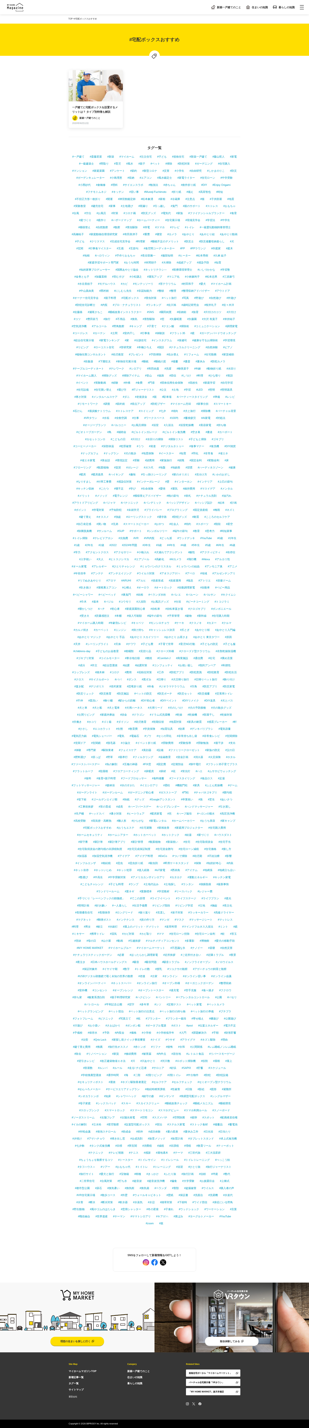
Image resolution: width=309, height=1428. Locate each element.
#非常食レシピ (211, 735)
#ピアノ (228, 347)
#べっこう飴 (222, 1159)
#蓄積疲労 (190, 417)
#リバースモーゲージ (222, 1053)
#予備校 (77, 1032)
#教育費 (133, 728)
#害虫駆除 (132, 227)
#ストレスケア (125, 410)
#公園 (218, 997)
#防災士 (189, 241)
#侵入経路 (143, 870)
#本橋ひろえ (144, 347)
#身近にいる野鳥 (223, 1202)
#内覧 (104, 304)
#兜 (169, 813)
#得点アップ (137, 403)
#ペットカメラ (216, 1004)
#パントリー (163, 997)
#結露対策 (141, 665)
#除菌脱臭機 (84, 530)
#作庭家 (216, 248)
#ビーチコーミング (197, 601)
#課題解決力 (199, 1032)
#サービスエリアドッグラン (123, 1089)
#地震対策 (175, 721)
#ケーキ (179, 622)
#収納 (130, 177)
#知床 (107, 1096)
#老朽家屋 (115, 686)
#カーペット (101, 629)
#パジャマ (109, 502)
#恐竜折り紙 (134, 686)
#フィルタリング (143, 757)
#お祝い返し (185, 665)
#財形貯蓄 (230, 1032)
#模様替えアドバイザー (147, 495)
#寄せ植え (198, 1018)
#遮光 (227, 898)
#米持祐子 (229, 319)
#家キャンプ (227, 820)
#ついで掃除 (179, 855)
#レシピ (230, 396)
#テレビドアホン (103, 538)
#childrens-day (81, 651)
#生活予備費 (139, 905)
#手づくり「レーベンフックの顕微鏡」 (101, 898)
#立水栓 (96, 1124)
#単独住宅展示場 (126, 361)
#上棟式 (224, 1180)
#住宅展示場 (172, 220)
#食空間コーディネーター (159, 248)
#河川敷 (165, 1060)
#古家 (154, 976)
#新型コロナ (149, 170)
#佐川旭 (171, 304)
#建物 (188, 615)
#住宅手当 (225, 841)
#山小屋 (106, 940)
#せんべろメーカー (89, 1089)
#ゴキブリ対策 (85, 658)
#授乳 (158, 968)
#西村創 (104, 290)
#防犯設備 (222, 1075)
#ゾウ (147, 735)
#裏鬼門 (126, 594)
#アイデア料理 (144, 855)
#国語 (160, 347)
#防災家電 (229, 686)
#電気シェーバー (102, 735)
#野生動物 (78, 1209)
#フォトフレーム (83, 1018)
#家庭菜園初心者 (135, 608)
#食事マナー (196, 446)
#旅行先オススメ (118, 1046)
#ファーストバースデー (86, 764)
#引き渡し (225, 806)
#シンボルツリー (157, 530)
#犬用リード (155, 707)
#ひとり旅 (194, 1166)
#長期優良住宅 (84, 912)
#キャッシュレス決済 (162, 629)
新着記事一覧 (76, 1377)
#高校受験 (80, 820)
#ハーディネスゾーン (210, 467)
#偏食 (173, 1180)
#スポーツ (202, 523)
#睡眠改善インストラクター (125, 312)
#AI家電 (205, 417)
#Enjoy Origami (221, 184)
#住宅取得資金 (204, 841)
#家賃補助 (228, 354)
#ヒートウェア (135, 813)
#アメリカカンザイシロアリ (148, 877)
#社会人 (174, 523)
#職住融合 (84, 1216)
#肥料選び (80, 757)
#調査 (106, 403)
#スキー (126, 1103)
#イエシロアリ (149, 785)
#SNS (150, 312)
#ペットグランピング (90, 1011)
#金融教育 (165, 757)
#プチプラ (225, 1011)
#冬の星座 (152, 1209)
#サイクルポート (99, 679)
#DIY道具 (209, 700)
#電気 (120, 735)
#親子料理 (110, 297)
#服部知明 (167, 255)
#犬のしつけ (175, 707)
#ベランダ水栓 (157, 594)
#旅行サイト (86, 1173)
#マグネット (83, 919)
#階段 (217, 523)
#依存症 (230, 552)
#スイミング (146, 410)
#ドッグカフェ (90, 453)
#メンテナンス (125, 919)
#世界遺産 (101, 1216)
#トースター (125, 1159)
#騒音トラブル (171, 962)
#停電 (146, 227)
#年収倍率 (80, 573)
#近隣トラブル (215, 954)
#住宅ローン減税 (189, 848)
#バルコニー (118, 425)
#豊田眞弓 (92, 319)
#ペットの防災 (143, 693)
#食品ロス (206, 778)
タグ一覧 (74, 1383)
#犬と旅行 (189, 410)
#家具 (196, 785)
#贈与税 (227, 792)
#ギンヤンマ (166, 1096)
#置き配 (79, 686)
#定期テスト (174, 1004)
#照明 (211, 389)
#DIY (204, 184)
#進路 (160, 375)
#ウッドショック (189, 1209)
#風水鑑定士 (164, 177)
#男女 (87, 926)
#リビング (82, 347)
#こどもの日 (118, 439)
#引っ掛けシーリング (154, 474)
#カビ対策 (128, 933)
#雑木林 (100, 672)
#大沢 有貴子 (210, 319)
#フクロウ (225, 990)
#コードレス (80, 333)
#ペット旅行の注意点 (141, 1011)
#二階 (137, 1075)
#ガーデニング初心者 (141, 792)
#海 (126, 1075)
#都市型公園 (82, 1188)
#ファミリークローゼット (184, 750)
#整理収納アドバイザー (196, 290)
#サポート (136, 530)
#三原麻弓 (229, 276)
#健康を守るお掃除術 (205, 340)
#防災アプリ (209, 686)
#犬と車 (82, 707)
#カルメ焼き (81, 629)
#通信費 (198, 658)
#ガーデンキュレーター (90, 177)
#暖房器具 (97, 474)
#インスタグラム (162, 340)
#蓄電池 (232, 1124)
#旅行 (107, 319)
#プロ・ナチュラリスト (127, 304)
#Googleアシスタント (163, 799)
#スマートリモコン (141, 1110)
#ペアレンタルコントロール (193, 997)
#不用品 (120, 319)
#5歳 (208, 545)
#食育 (233, 213)
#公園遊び (230, 1018)
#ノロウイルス (224, 962)
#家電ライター (186, 177)
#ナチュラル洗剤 (206, 495)
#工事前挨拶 (86, 806)
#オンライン (170, 976)
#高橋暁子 (78, 234)
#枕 (138, 1018)
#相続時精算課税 (155, 1089)
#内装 (230, 863)
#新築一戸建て (198, 156)
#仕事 (135, 417)
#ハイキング (116, 474)
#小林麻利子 (192, 276)
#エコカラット (102, 728)
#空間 (143, 1117)
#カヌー (212, 622)
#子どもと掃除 (197, 439)
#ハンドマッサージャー (199, 806)
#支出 (232, 742)
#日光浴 (208, 1131)
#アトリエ (204, 580)
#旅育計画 (177, 1138)
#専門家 (91, 750)
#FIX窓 (147, 764)
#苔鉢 (77, 940)
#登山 (148, 375)
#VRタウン (90, 417)
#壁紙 (169, 1195)
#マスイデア (207, 488)
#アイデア (124, 855)
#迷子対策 (177, 912)
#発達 (152, 446)
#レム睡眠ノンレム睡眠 (222, 1046)
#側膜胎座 (205, 884)
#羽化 (195, 453)
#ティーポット (225, 1145)
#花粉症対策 (144, 672)
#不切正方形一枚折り (87, 198)
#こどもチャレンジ (91, 884)
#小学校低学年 (165, 1032)
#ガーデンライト (87, 792)
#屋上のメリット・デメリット (141, 926)
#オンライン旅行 (147, 983)
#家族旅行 (166, 460)
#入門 (183, 1032)
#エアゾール (141, 559)
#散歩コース (107, 1195)
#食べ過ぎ (208, 990)
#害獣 (175, 1188)
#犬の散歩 (130, 453)
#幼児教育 (140, 721)
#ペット (155, 163)
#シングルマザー (220, 1096)
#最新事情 (223, 884)
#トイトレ (142, 1166)
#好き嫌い (101, 905)
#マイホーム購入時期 (90, 622)
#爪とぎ (185, 629)
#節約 (133, 170)
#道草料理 (171, 926)
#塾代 (226, 1173)
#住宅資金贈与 (164, 848)
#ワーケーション (214, 1209)
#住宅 (186, 841)
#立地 (201, 905)
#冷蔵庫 (175, 198)
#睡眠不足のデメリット (165, 241)
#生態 (119, 728)
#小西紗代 (85, 184)
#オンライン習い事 (194, 976)
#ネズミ (230, 509)
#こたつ (104, 488)
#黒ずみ (146, 679)
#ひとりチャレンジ (123, 566)
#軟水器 (123, 1202)
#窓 (162, 319)
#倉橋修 (101, 184)
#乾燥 (178, 714)
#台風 (75, 213)
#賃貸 (117, 467)
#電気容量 (225, 728)
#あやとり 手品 (115, 637)
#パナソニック (129, 502)
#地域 (203, 573)
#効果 (181, 728)
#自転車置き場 (174, 608)
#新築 (110, 156)
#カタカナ (176, 877)
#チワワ (131, 643)
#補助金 (121, 432)
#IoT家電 (160, 870)
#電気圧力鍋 (79, 735)
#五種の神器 (130, 764)
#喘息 (189, 580)
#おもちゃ (229, 205)
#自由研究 (196, 170)
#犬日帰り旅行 (180, 679)
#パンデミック (152, 502)
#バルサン (210, 594)
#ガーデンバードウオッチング (218, 333)
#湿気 (113, 933)
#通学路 (162, 516)
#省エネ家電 (87, 460)
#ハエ (199, 771)
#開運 (109, 198)
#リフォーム (191, 354)
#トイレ (189, 227)
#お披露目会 (207, 1180)
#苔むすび (118, 276)
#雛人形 (121, 820)
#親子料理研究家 (120, 997)
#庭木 (229, 248)
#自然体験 (212, 347)
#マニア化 (173, 276)
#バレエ (176, 594)
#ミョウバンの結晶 (188, 566)
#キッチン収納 (85, 488)
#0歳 (220, 538)
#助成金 (126, 1131)
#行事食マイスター (100, 248)
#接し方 (226, 848)
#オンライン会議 (221, 976)
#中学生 (225, 220)
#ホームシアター (118, 834)
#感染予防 (203, 262)
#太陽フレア (107, 1117)
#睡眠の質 (160, 361)
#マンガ (164, 919)
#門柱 (185, 792)
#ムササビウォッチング (222, 771)
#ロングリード (124, 912)
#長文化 (227, 905)
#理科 (114, 184)
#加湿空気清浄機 (102, 855)
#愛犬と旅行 (106, 1173)
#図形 (213, 1089)
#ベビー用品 (222, 587)
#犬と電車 (113, 707)
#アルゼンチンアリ (223, 573)
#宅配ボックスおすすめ (97, 827)
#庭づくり (85, 220)
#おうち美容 (207, 820)
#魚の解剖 (111, 764)
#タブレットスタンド (201, 1138)
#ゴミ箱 (106, 721)
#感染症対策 (124, 481)
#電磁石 (134, 735)
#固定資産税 (200, 509)
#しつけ (186, 375)
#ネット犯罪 (124, 870)
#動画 (119, 940)
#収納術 (181, 312)
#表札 (187, 495)
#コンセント (100, 990)
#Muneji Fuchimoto (155, 191)
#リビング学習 (184, 905)
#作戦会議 (84, 1131)
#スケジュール (217, 1067)
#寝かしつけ (85, 608)
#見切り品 (145, 651)
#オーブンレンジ (123, 990)
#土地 (175, 389)
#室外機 (82, 990)
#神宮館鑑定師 (127, 198)
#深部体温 (108, 446)
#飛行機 (191, 559)
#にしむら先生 (123, 290)
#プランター (153, 1018)
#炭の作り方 (147, 919)
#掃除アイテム (131, 375)
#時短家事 (226, 530)
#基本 (95, 601)
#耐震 (195, 516)
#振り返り (144, 912)
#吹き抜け (85, 587)
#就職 (180, 460)
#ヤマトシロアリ (141, 1216)
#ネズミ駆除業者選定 (133, 1082)
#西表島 (175, 870)
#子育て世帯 (166, 643)
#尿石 (98, 1188)
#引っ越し (159, 205)
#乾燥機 (192, 714)
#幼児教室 (117, 354)
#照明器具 (226, 389)
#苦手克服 (190, 990)
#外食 (150, 686)
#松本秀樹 (202, 255)
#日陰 (188, 1089)
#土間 (114, 333)
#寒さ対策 (80, 396)
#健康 (232, 467)
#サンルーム (104, 530)
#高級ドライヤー (224, 912)
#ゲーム (232, 785)
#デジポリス (96, 686)
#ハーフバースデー (139, 806)
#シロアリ (135, 368)
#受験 (136, 460)
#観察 (116, 227)
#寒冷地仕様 (132, 658)
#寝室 (158, 234)
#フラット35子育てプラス (221, 764)
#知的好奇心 (213, 863)
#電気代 (166, 213)
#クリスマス (97, 241)
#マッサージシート (201, 919)
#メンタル (227, 488)
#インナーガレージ (148, 481)
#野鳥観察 (118, 326)
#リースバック (183, 891)
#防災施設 (123, 693)
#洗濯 (168, 368)
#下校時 (182, 1202)
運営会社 (73, 1396)
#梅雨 (216, 509)
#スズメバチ (160, 1117)
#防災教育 (105, 693)
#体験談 (160, 333)
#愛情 (162, 488)
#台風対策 (106, 1180)
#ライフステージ (186, 898)
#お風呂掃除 (139, 425)
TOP (70, 19)
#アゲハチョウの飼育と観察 (210, 968)
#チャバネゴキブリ (205, 792)
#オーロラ (143, 587)
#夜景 (232, 954)
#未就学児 (133, 509)
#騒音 (135, 962)
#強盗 (117, 516)
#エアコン (146, 177)
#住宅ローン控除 (179, 933)
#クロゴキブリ (197, 608)
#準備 (216, 396)
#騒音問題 (150, 962)
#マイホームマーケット (151, 947)
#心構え (127, 587)
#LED (199, 389)
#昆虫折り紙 (135, 863)
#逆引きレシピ (86, 1060)
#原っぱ (96, 757)
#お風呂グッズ (160, 601)
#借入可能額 (134, 615)
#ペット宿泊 (116, 1011)
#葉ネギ (129, 891)
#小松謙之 (136, 276)
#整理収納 (225, 983)
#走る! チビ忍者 (137, 1067)
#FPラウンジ (198, 248)
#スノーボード (221, 1110)
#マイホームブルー (120, 947)
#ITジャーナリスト (143, 389)
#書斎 (186, 361)
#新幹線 (202, 615)
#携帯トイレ (97, 933)
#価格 (133, 1032)
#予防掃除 (155, 354)
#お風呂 (101, 213)
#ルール (117, 1067)
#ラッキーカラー (198, 912)
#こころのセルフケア (217, 516)
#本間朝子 (150, 262)
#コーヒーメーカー (84, 446)
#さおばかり (113, 1025)
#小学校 (146, 1032)
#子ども (162, 156)
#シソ (157, 1004)
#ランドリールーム (108, 891)
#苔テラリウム (167, 283)
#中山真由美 (86, 290)
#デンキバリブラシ (201, 728)
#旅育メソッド (156, 1138)
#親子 (141, 163)
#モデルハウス (107, 283)
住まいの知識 (260, 7)
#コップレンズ (81, 672)
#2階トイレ (174, 1075)
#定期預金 (177, 764)
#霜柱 (166, 785)
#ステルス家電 (176, 1124)
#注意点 (190, 198)
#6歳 (232, 545)
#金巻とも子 (81, 276)
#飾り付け (229, 679)
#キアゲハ (162, 1216)
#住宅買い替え (103, 389)
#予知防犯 (115, 509)
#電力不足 (230, 1025)
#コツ (77, 319)
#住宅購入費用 (217, 827)
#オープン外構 (171, 983)
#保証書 (183, 1195)
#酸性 (191, 552)
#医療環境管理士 (182, 269)
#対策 (114, 213)
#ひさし (83, 728)
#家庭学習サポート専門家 (103, 262)
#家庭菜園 (98, 170)
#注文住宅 (146, 156)
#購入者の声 (226, 1188)
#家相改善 (163, 827)
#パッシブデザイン (178, 502)
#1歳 (77, 545)
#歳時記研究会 (190, 304)
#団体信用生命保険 (171, 382)
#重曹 (146, 234)
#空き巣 (195, 432)
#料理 (199, 375)
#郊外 (139, 1131)
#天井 (77, 643)
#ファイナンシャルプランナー (206, 213)
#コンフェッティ (163, 665)
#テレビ (175, 227)
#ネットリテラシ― (155, 269)
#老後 (141, 976)
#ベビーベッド (107, 594)
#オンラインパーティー (92, 983)
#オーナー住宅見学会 (86, 297)
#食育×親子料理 (106, 778)
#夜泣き (80, 962)
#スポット (208, 1117)
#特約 (187, 523)
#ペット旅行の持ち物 (172, 1011)
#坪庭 (214, 1173)
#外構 (127, 382)
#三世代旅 (194, 1152)
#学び (132, 488)
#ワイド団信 (199, 1202)
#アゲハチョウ (96, 1138)
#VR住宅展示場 (86, 1195)
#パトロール (91, 1004)
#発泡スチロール (106, 1131)
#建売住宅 (97, 205)
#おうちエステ (125, 827)
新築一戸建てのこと (229, 7)
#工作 (160, 672)
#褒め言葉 (226, 658)
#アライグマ (187, 1039)
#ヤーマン (119, 1216)
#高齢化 (159, 559)
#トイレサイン (147, 1159)
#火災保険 (215, 757)
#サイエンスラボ (133, 184)
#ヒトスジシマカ (119, 559)
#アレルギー (99, 566)
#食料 (87, 778)
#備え (190, 191)
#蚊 (222, 933)
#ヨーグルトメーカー (201, 1216)
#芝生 (211, 799)
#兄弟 (114, 523)
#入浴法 (168, 425)
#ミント (223, 926)
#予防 (106, 1032)
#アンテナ (97, 573)
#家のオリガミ (181, 474)
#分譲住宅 (140, 340)
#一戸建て (78, 156)
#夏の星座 (172, 1131)
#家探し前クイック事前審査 (128, 1039)
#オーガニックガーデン (199, 983)
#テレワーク (116, 368)
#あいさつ (226, 799)
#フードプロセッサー (134, 778)
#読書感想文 (102, 615)
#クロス (79, 679)
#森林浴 (110, 785)
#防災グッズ (148, 213)
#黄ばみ (178, 1216)
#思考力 (210, 530)
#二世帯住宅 (87, 1180)
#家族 (179, 213)
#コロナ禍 (130, 213)
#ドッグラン (111, 453)
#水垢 (105, 417)
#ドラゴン (138, 714)
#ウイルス (208, 1188)
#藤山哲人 (218, 156)
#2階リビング (154, 1075)
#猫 (202, 198)
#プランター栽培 (176, 1018)
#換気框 (129, 1188)
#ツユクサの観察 (177, 968)
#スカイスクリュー (147, 1103)
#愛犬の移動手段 (225, 940)
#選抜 (112, 1082)
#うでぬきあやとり (89, 580)
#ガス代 (148, 467)
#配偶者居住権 (228, 1117)
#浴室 (155, 425)
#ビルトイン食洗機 (174, 432)
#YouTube (206, 538)
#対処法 (220, 417)
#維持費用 (189, 488)
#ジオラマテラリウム (172, 686)
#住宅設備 (83, 389)
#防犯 (207, 1075)
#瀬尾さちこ (95, 312)
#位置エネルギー (208, 1025)
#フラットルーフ (83, 771)
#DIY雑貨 (230, 446)
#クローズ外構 (165, 651)
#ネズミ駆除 (208, 1039)
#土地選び (127, 205)
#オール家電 (79, 566)
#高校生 (193, 382)
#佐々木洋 (228, 304)
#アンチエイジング (120, 573)
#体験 (77, 750)
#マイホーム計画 (221, 283)
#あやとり (188, 234)
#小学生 (179, 170)
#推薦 (99, 1046)
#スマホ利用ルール (195, 1110)
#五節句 (133, 248)
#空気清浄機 (79, 326)
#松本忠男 (211, 276)
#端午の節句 (180, 530)
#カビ (124, 283)
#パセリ (232, 997)
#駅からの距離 (127, 700)
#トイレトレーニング (197, 1159)
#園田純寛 (165, 312)
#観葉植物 (103, 467)
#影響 (228, 855)
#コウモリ (125, 601)
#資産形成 (157, 580)
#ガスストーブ (168, 792)
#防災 (233, 170)
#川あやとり (147, 1060)
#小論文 (125, 742)
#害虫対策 (150, 297)
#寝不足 (119, 488)
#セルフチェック (182, 1082)
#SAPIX (186, 1067)
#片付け (231, 312)
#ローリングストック (139, 516)
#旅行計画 (188, 1173)
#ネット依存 (81, 870)
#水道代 (228, 1195)
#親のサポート (191, 205)
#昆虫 (119, 863)
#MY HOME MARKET (90, 947)
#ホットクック (170, 834)
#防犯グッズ (179, 516)
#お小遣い (94, 1025)
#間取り (104, 163)
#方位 (87, 213)
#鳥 (109, 432)
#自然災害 (226, 947)
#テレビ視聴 (116, 1152)
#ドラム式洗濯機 (160, 714)
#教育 (196, 530)
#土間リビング (86, 714)
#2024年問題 (129, 545)
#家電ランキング (109, 340)
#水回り (231, 368)
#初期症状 (158, 721)
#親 (155, 396)
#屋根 (216, 1060)
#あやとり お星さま (176, 637)
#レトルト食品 (195, 1053)
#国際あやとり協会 (127, 269)
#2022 (113, 545)
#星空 (229, 523)
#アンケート (117, 170)
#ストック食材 (199, 1124)
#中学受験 (226, 177)
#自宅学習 (227, 382)
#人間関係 (196, 1046)
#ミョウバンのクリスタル (155, 566)
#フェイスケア (127, 750)
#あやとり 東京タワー (206, 637)
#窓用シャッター (131, 1209)
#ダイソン (123, 721)
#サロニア (158, 1067)
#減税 (160, 1145)
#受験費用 (167, 742)
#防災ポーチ (164, 693)
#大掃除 (166, 262)
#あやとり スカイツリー (144, 637)
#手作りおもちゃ (125, 255)
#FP (182, 248)
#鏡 (235, 926)
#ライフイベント (160, 898)
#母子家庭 (85, 1103)
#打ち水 (122, 1180)
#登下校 (81, 799)
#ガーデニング (204, 163)
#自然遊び (215, 297)
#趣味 (132, 474)
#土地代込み (151, 884)
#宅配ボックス (130, 297)
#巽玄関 (132, 1145)
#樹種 (137, 1173)
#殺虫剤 (153, 863)
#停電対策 (98, 509)
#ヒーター (184, 255)
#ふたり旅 (170, 1173)
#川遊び (78, 1025)
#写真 (185, 297)
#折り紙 (176, 191)
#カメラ (172, 234)
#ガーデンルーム (113, 792)
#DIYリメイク (190, 700)
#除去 (77, 1053)
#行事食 (145, 333)
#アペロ (190, 573)
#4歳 (183, 545)
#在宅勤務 (210, 354)
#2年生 (89, 545)
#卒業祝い (187, 799)
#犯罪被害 (125, 446)
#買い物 (101, 523)
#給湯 (188, 834)
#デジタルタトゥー (172, 446)
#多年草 (144, 1004)
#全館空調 (121, 417)
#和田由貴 (153, 368)
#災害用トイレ (224, 693)
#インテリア (205, 481)
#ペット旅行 (169, 297)
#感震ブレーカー (217, 721)
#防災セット (184, 693)
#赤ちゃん (169, 184)
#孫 (200, 799)
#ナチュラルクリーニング (184, 347)
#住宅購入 (224, 163)
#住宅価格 (210, 848)
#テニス (133, 1152)
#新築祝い (172, 841)
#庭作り (101, 220)
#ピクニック (106, 1018)
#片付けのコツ (212, 312)
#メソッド (101, 495)
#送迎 (179, 1166)
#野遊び (199, 297)
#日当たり (225, 1131)
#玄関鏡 (96, 742)
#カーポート (225, 432)
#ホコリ (92, 721)
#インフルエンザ (86, 863)
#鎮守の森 (148, 1096)
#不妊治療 (213, 855)
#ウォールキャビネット (147, 1195)
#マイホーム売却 (181, 403)
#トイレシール (170, 1159)
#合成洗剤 (136, 1138)
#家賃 (115, 1053)
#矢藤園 (192, 319)
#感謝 (147, 1152)
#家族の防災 (212, 750)
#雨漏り (143, 205)
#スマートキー (222, 403)
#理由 (224, 1039)
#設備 (160, 750)
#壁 (167, 481)
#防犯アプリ (176, 672)
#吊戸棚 (79, 813)
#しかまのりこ (216, 170)
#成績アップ (184, 262)
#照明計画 (83, 905)
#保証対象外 (89, 968)
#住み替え (173, 354)
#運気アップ (154, 276)
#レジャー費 (205, 891)
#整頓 (160, 290)
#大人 (100, 559)
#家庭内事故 (107, 714)
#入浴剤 (141, 601)
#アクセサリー (123, 552)
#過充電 (174, 990)
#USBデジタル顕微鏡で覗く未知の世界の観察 (105, 976)
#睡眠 (145, 361)
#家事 (112, 205)
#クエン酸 (168, 326)
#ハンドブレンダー (168, 806)
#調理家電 (231, 326)
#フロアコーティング (126, 771)
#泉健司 (182, 340)
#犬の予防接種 (197, 707)
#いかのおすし (221, 474)
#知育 (217, 262)
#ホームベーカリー (183, 820)
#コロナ (114, 672)
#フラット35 (177, 333)
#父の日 (230, 750)
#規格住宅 (178, 156)
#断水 (92, 1202)
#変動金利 (213, 460)
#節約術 (120, 403)
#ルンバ (102, 1067)
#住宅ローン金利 (205, 933)
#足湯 (221, 778)
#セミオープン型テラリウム (214, 1082)
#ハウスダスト (223, 834)
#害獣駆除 (149, 319)
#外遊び (231, 297)
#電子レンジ (120, 495)
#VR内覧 (149, 538)
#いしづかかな (206, 269)
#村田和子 (188, 283)
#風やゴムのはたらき (103, 1209)
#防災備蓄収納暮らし (212, 241)
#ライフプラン (210, 898)
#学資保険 (149, 728)
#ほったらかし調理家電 (144, 954)
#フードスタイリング (182, 778)
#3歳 (159, 545)
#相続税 (106, 863)
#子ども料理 (116, 884)
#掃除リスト (176, 439)
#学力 (77, 552)
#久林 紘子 (220, 255)
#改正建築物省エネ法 (113, 1060)
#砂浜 (173, 1067)
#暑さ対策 (115, 813)
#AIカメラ (176, 559)
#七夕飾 (79, 1145)
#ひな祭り (215, 375)
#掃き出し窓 (117, 1138)
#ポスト (176, 1025)
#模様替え (84, 227)
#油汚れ (226, 495)
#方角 (193, 686)
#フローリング (82, 467)
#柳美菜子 (183, 368)
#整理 (172, 290)
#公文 (163, 389)
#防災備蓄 (204, 693)
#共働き (77, 721)
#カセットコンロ (95, 439)
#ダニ (126, 396)
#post (189, 1025)
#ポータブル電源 (156, 1025)
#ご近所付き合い (191, 954)
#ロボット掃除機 (185, 1060)
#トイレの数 (142, 968)
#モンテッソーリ (143, 283)
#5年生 (196, 545)
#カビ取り (146, 933)
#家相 (161, 198)
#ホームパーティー (148, 220)
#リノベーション (97, 1053)
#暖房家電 (156, 813)
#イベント (82, 382)
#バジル (109, 601)
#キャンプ (136, 326)
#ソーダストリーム (83, 1117)
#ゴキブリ (218, 439)
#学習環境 (229, 340)
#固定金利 (196, 460)
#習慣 (189, 467)
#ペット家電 (194, 1004)
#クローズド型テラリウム (194, 651)
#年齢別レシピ (117, 622)
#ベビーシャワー (83, 594)
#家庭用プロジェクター (189, 827)
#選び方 (121, 389)
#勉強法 (153, 184)
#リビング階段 (161, 905)
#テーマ (178, 1152)
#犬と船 (97, 707)
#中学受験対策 (117, 877)
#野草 (109, 757)
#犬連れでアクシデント (168, 552)
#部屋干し (208, 714)
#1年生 (232, 538)
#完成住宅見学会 (120, 241)
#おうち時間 (131, 262)
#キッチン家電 (222, 877)
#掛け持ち (138, 629)
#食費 (139, 382)
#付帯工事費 (104, 481)
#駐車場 (166, 396)
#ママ (160, 933)
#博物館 (204, 940)
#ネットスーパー (121, 983)
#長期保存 (104, 912)
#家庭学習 (209, 382)
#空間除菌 (179, 1117)
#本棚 (118, 615)
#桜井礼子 (210, 304)
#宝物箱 (124, 1173)
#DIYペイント (168, 700)
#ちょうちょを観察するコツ (96, 1159)
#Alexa (206, 559)
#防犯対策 (184, 163)
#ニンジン (120, 629)
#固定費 (161, 764)
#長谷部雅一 (148, 255)
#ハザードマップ (121, 220)
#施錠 (213, 905)
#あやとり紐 (207, 234)
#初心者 (115, 608)
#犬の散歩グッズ (221, 707)
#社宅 (211, 658)
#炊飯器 (88, 361)
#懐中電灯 (195, 764)
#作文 (93, 665)
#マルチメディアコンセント (163, 940)
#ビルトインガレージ (144, 432)
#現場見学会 (192, 220)
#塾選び (83, 877)
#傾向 (174, 410)
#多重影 (189, 940)
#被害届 (146, 1053)
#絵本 (221, 502)
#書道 (209, 432)
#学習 (187, 389)
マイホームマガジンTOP (82, 1371)
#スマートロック (115, 1110)
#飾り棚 (108, 700)
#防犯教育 (213, 672)
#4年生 (171, 545)
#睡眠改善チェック (176, 1103)
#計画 (233, 502)
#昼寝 (211, 947)
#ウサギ (170, 1039)
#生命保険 (147, 488)
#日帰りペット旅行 (205, 679)
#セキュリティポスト (90, 1082)
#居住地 (176, 1053)
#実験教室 (80, 205)
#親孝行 (123, 757)
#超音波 (137, 1180)
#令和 (181, 1046)
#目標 (118, 1145)
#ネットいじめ (103, 870)
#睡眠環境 (225, 1103)
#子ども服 (229, 643)
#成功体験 (154, 1131)
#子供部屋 (216, 198)
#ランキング (153, 304)
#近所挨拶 (169, 954)
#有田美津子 (130, 234)
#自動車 (205, 587)
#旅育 (195, 312)
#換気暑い (113, 1188)
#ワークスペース (154, 417)
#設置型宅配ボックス (137, 1124)
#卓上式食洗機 (228, 1138)
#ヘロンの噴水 (206, 813)
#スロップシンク (89, 1110)
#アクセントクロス (97, 552)
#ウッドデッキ (186, 538)
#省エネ (223, 453)
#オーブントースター (151, 990)
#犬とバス (227, 700)
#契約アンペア (207, 665)
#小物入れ (143, 552)
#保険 (197, 863)
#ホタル (231, 757)
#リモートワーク (88, 403)
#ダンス (131, 679)
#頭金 (123, 714)
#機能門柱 (181, 785)
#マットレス (225, 919)
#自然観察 (102, 227)
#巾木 (83, 601)
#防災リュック (85, 693)
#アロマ (111, 580)
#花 (173, 771)
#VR (136, 538)
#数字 (126, 968)
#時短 (219, 191)
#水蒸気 (138, 1202)
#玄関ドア (80, 742)
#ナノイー (197, 947)
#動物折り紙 (213, 368)
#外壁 (124, 1195)
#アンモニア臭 (213, 566)
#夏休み (200, 361)
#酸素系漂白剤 (96, 997)
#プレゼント (136, 354)
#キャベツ (138, 622)
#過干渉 (218, 742)
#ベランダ (160, 1188)
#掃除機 (205, 410)
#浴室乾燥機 (186, 425)
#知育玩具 (167, 728)
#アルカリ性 (222, 559)
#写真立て (125, 1018)
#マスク (179, 919)
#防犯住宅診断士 (85, 304)
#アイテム (191, 870)
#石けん (77, 410)
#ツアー (105, 1166)
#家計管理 (137, 841)
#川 (133, 1060)
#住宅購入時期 (220, 615)
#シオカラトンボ (89, 1096)
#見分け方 (201, 474)
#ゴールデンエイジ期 (104, 799)
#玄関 (79, 248)
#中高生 (98, 877)
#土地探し (170, 884)
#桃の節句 (173, 495)
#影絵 (201, 1089)
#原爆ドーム (223, 580)
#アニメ (232, 566)
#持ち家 (77, 997)
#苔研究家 (125, 347)
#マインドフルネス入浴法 (197, 926)
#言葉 (233, 1209)
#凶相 (139, 594)
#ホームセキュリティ (90, 834)
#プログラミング (177, 509)
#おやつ (159, 523)
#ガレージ (132, 467)
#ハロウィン (102, 255)
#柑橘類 (129, 651)
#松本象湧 (147, 198)
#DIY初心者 (148, 700)
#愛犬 (202, 283)
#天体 (117, 643)
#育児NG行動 (187, 643)
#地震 (230, 198)
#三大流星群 (213, 1152)
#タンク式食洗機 (100, 1145)
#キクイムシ (228, 594)
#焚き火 (84, 615)
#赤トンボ (140, 1046)
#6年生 (220, 545)
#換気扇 (144, 1188)
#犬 (232, 241)
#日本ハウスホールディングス (109, 962)
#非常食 (208, 453)
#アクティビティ (210, 552)
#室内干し (129, 333)
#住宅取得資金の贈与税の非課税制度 (100, 848)
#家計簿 (98, 841)
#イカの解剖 (79, 1124)
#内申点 (161, 1053)
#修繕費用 (130, 1053)
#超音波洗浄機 (156, 1180)
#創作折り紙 (188, 184)
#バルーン (192, 594)
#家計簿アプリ (117, 841)
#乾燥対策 (226, 714)
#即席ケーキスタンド (176, 863)
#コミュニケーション (207, 326)
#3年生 (147, 545)
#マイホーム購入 (86, 375)
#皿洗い (93, 700)
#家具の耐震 (194, 721)
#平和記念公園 (113, 1004)
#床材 (162, 771)
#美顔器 (146, 750)
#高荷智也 (205, 191)
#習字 (130, 1004)
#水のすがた (127, 785)
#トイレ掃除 (80, 538)
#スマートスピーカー (136, 523)
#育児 (117, 163)
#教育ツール (203, 1145)
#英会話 (105, 460)
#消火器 (198, 757)
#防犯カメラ (217, 361)
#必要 (120, 954)
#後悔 (169, 1046)
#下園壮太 (105, 361)
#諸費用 (149, 460)
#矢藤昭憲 (176, 319)
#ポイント (80, 509)
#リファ (156, 1046)
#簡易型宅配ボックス (192, 1096)
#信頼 (202, 1173)
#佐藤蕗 (77, 312)
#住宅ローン (207, 177)
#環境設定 (121, 460)
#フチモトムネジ (96, 191)
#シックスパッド (106, 1103)
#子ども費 (147, 643)
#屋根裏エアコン (107, 587)
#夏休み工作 (190, 1131)
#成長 (119, 806)
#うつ (140, 446)
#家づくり (203, 834)
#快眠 (126, 799)
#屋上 (228, 1060)
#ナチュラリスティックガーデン (92, 954)
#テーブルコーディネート (88, 368)
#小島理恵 (116, 177)
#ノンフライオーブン (197, 962)
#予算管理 (173, 615)
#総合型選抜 (110, 665)
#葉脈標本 (146, 891)
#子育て (152, 326)
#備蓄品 (218, 1124)
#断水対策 (107, 1202)
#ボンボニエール (221, 608)
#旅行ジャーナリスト (218, 1166)
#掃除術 (184, 326)
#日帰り (161, 679)
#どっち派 (166, 538)
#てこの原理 (137, 898)
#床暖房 (149, 771)
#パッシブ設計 (203, 502)
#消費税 (147, 1145)
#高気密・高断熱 (101, 820)
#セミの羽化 (164, 735)
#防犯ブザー (158, 403)
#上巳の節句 (225, 481)
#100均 (174, 417)
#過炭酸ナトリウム (99, 410)
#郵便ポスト (104, 919)
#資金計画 (182, 757)
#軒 (235, 721)
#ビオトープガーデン (89, 432)
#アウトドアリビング (85, 502)
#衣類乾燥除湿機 (226, 651)
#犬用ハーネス (134, 707)
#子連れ (168, 1209)
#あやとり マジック (89, 637)
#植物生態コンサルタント (90, 354)
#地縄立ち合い (226, 870)
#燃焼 (148, 658)
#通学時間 (113, 1075)
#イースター (166, 453)
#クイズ (155, 1039)
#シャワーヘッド (126, 1096)
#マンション (79, 170)
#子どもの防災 (209, 643)
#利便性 (226, 665)
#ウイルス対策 (145, 573)
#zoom (150, 1223)
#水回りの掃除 (154, 439)
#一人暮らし (119, 905)
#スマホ (160, 227)
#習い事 (134, 191)
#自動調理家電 (186, 587)
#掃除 (168, 163)
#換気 (134, 319)
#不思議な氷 (177, 947)
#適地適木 (162, 1152)
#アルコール (99, 326)
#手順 (215, 1032)
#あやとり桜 (202, 629)
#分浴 (177, 601)
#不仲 (79, 700)
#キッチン (118, 191)
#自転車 (155, 608)
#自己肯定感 (83, 523)
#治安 (84, 1039)
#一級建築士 (86, 163)
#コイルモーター (109, 658)
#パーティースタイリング (192, 396)
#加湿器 (82, 855)
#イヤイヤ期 (110, 968)
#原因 (228, 637)
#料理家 (140, 241)
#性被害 (175, 1089)
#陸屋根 (103, 771)
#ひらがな (138, 820)
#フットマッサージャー (86, 785)
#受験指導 (185, 742)
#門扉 (151, 382)
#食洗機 (214, 446)
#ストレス (212, 205)
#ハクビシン (143, 997)
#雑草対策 (166, 1202)
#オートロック (163, 587)
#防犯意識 (196, 672)
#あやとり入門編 (225, 629)
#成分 (81, 665)
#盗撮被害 (190, 1188)
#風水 (129, 163)
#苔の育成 (105, 806)
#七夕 (162, 410)
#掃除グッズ (109, 375)
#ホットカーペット (145, 834)
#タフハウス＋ (86, 1166)
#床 (227, 460)
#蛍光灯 (185, 771)
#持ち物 (221, 425)
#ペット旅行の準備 (202, 1011)
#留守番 (83, 841)
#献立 (99, 926)
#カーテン (99, 333)
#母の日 (91, 940)
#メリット (84, 495)
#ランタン (188, 884)
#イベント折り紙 (146, 742)
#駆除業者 (107, 750)
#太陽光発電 (127, 1117)
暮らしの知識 (287, 7)
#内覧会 (119, 1032)
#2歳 (101, 545)
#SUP (120, 530)
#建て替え (85, 516)
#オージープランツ (94, 425)
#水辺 (151, 1202)
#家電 (233, 156)
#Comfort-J (164, 658)
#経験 (114, 382)
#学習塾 (225, 269)
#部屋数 (88, 1067)
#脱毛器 (111, 742)
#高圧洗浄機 (227, 813)
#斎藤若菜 (96, 156)
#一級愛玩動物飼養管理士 (215, 227)
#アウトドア (222, 290)
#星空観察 (113, 1124)
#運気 (174, 488)
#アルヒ (141, 580)
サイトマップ (76, 1389)
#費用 (128, 672)
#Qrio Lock (100, 1039)
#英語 (229, 375)
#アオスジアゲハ (170, 573)
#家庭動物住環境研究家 (103, 234)
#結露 (126, 665)
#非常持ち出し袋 (187, 735)
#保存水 (92, 1032)
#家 (127, 340)
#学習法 (210, 220)
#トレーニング (162, 1166)
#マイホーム (126, 156)
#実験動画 (100, 382)
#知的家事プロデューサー (94, 269)
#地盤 (162, 467)
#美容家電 (205, 425)
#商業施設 (182, 658)
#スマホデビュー (169, 1110)
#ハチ (101, 608)
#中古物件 (192, 1075)
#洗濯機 (213, 1195)
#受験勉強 (202, 742)
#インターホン (183, 481)
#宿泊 (158, 1124)
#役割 (204, 1060)
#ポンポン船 (133, 1025)
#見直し (160, 912)
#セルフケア (159, 1082)
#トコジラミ (222, 601)
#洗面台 (198, 1195)
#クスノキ (196, 622)
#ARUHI (126, 580)
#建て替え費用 (81, 1046)
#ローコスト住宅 (104, 347)
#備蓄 (174, 361)
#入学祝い (85, 559)
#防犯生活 (231, 672)
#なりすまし (83, 481)
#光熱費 (123, 538)
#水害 (79, 1202)
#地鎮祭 (175, 467)
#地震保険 (148, 453)
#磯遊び (214, 1018)
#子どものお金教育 (107, 651)
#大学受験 (188, 1180)
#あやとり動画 (228, 234)
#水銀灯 (113, 926)
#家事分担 (202, 403)
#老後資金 (141, 396)
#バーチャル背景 (226, 410)
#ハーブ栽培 (184, 813)
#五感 (120, 248)
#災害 (166, 170)
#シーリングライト (97, 643)
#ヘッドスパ (96, 813)
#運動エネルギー (198, 877)
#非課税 (174, 1145)
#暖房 (82, 474)
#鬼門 (174, 205)
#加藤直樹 (101, 276)
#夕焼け (77, 1138)
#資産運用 (175, 580)
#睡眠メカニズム (203, 1103)
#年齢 (197, 368)
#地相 (86, 255)
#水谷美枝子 (85, 283)
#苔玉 (233, 933)
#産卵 (193, 1117)
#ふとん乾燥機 (214, 785)
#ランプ (133, 884)
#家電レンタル (158, 820)
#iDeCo (162, 855)
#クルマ (226, 622)
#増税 (187, 1145)
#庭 (192, 333)
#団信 (172, 375)
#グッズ (139, 799)
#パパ (118, 679)
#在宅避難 (146, 827)
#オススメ (103, 516)
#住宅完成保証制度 (138, 848)
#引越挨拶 (134, 940)
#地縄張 (207, 870)
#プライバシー (153, 509)
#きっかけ (152, 1173)
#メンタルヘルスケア (104, 396)
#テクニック (96, 1152)
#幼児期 (197, 855)
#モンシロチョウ (159, 622)
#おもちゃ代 (123, 1166)
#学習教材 (163, 891)
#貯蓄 (199, 1067)
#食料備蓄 (158, 778)
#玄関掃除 (231, 735)
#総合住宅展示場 (84, 340)
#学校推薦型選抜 (91, 1075)
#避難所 (226, 1089)
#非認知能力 (144, 290)
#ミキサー (78, 933)
